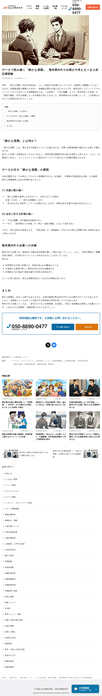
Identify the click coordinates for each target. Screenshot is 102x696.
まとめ (9, 125)
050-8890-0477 (77, 8)
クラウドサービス (12, 491)
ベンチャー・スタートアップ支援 (18, 502)
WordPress (65, 693)
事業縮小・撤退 (11, 520)
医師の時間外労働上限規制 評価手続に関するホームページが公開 (17, 435)
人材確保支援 (69, 360)
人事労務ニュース (21, 78)
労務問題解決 (10, 579)
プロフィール (29, 7)
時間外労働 (41, 364)
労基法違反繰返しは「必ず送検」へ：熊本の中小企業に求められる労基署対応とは (84, 404)
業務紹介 (37, 7)
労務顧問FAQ (10, 584)
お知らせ (8, 473)
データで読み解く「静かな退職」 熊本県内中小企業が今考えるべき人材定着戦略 (63, 677)
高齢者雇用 (9, 666)
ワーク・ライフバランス (23, 360)
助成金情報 (9, 567)
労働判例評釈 (10, 573)
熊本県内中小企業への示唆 (17, 120)
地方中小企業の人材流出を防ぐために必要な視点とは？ (33, 453)
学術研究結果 (30, 364)
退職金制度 (9, 661)
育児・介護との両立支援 (15, 649)
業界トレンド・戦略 (13, 614)
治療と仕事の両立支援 (14, 620)
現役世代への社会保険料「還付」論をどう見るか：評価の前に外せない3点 (51, 403)
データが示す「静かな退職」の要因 (21, 116)
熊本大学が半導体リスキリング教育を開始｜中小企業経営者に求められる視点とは (84, 436)
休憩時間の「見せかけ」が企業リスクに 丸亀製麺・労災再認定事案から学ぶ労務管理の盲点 (51, 436)
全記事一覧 (55, 7)
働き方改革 (18, 364)
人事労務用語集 (11, 532)
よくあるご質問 (11, 479)
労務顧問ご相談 (11, 590)
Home (4, 677)
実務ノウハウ (10, 602)
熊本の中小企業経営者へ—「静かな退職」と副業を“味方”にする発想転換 (67, 453)
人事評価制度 (57, 360)
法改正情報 (9, 625)
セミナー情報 (10, 496)
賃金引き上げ (10, 655)
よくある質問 (46, 7)
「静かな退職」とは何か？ (17, 111)
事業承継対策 (10, 514)
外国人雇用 (9, 596)
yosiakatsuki (50, 693)
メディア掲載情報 (12, 508)
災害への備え (10, 631)
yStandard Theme (38, 693)
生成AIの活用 (10, 637)
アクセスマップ (64, 7)
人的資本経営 (82, 360)
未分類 (7, 608)
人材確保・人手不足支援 (15, 543)
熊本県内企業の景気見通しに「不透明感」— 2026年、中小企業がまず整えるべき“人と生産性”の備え (17, 404)
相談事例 (8, 643)
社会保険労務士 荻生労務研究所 (54, 689)
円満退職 (8, 561)
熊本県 (51, 364)
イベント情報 (10, 485)
